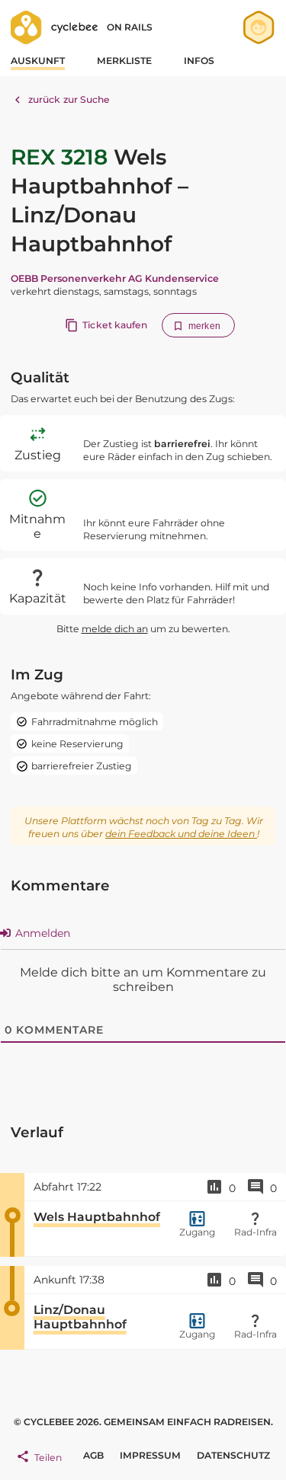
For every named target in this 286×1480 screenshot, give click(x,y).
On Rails (130, 27)
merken (204, 326)
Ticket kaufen (114, 325)
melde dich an (115, 629)
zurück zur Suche (69, 99)
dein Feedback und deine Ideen (181, 833)
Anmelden (41, 933)
